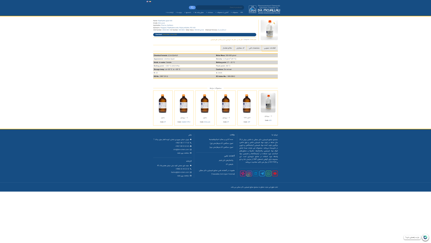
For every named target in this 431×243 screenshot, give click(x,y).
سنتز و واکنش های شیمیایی (218, 40)
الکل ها (241, 40)
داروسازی (228, 40)
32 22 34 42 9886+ (182, 169)
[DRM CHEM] (264, 9)
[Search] (192, 7)
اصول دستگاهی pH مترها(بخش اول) (221, 143)
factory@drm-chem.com (180, 172)
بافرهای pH (229, 164)
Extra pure (253, 40)
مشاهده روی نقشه (183, 153)
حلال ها (234, 40)
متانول (205, 118)
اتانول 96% (247, 118)
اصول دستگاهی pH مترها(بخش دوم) (221, 147)
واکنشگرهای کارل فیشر (226, 160)
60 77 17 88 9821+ (182, 143)
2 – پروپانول (268, 116)
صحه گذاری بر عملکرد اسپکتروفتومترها (221, 139)
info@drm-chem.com (181, 149)
